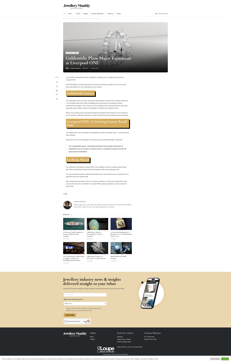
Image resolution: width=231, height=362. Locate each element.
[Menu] (64, 13)
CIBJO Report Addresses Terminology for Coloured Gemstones (94, 234)
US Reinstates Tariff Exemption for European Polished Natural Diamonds (73, 234)
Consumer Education (97, 13)
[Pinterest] (57, 94)
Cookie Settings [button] (215, 359)
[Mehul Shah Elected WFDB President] (121, 248)
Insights (85, 13)
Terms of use (115, 354)
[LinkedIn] (57, 90)
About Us (110, 13)
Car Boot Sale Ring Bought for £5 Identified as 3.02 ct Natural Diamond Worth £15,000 (121, 234)
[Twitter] (57, 86)
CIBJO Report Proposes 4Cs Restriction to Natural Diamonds (96, 257)
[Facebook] (57, 82)
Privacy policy (107, 354)
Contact (118, 13)
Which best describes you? (73, 299)
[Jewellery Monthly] (76, 6)
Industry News (72, 52)
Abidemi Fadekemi (76, 68)
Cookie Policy (124, 354)
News (70, 13)
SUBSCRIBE (69, 315)
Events (78, 13)
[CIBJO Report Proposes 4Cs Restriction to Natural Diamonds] (97, 248)
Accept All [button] (225, 359)
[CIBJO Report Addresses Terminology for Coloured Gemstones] (97, 224)
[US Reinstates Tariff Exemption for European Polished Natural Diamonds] (73, 224)
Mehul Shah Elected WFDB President (118, 257)
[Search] (156, 14)
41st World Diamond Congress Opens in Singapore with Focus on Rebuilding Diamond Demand (73, 258)
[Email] (57, 99)
